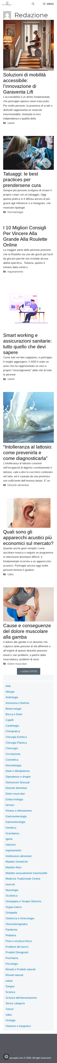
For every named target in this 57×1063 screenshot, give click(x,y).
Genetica (11, 827)
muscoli (10, 884)
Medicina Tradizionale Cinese (23, 878)
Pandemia (11, 929)
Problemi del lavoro (17, 946)
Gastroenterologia (16, 816)
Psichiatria (12, 958)
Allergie (10, 691)
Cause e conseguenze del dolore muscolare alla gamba (27, 631)
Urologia (10, 1020)
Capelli (10, 720)
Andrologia (12, 697)
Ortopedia (11, 912)
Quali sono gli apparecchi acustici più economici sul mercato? (28, 537)
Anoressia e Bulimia (17, 703)
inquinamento (15, 271)
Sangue (10, 986)
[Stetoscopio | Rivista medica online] (7, 4)
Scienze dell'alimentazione (21, 997)
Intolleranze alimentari (19, 856)
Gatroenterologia (15, 821)
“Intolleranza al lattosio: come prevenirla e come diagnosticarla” (27, 452)
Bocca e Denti (14, 714)
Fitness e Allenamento (19, 810)
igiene (9, 838)
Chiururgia (12, 748)
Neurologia (12, 890)
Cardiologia (12, 725)
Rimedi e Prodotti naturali (20, 969)
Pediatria (11, 935)
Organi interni (14, 907)
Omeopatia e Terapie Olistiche (23, 901)
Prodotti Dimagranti (17, 952)
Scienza (10, 992)
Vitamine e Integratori (18, 1026)
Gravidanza (12, 833)
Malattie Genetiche (17, 861)
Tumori (10, 1009)
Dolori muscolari (17, 663)
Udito (10, 574)
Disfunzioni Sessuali (18, 782)
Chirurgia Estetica (16, 737)
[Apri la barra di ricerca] (33, 4)
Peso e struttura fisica (19, 941)
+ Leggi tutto (28, 671)
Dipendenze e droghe (18, 776)
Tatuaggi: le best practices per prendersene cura (22, 179)
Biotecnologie (13, 708)
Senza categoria (15, 1003)
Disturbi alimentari (18, 485)
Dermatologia (15, 212)
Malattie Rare (13, 867)
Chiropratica (13, 731)
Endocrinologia (14, 799)
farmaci (10, 805)
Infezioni (11, 844)
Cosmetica (12, 759)
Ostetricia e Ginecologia (20, 918)
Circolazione (13, 754)
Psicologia (12, 963)
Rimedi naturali (14, 975)
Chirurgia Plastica (16, 742)
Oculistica (11, 895)
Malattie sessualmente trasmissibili (26, 873)
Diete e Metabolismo (18, 771)
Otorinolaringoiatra (16, 924)
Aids (8, 686)
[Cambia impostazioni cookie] (6, 1056)
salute (11, 123)
